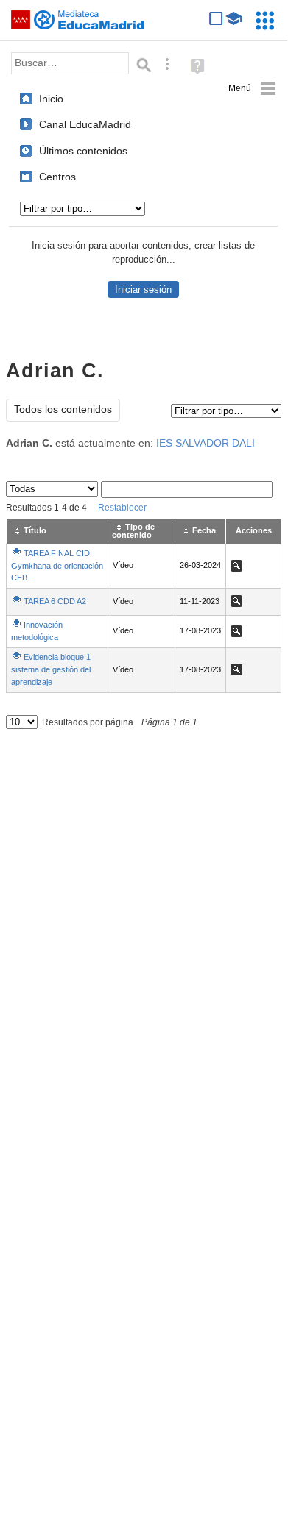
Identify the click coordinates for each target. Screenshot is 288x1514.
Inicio (51, 98)
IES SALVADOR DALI (205, 443)
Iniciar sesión (143, 289)
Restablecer (122, 507)
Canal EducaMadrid (85, 124)
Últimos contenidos (83, 151)
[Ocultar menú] (252, 88)
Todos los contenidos (63, 409)
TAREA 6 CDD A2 (55, 601)
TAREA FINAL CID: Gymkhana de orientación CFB (57, 565)
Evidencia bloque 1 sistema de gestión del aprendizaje (51, 669)
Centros (57, 176)
